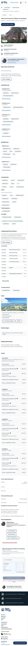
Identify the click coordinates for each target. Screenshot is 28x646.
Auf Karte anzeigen (9, 321)
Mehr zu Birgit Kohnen (12, 62)
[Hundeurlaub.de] (14, 634)
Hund (4, 569)
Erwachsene (6, 563)
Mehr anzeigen (6, 79)
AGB (2, 625)
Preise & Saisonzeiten (20, 571)
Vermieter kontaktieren (5, 644)
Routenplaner (5, 317)
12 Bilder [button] (5, 41)
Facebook (5, 638)
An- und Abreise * (8, 559)
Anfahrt (18, 321)
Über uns (3, 616)
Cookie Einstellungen (6, 628)
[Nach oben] (25, 638)
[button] (14, 35)
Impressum (4, 624)
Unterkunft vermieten (14, 2)
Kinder (4, 566)
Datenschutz (4, 627)
